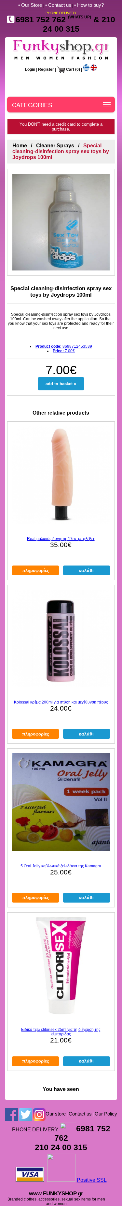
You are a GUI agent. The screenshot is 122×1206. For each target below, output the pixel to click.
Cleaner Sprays (55, 145)
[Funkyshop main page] (60, 59)
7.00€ (64, 351)
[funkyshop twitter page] (25, 1114)
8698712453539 (63, 346)
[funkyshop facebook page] (11, 1114)
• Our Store (30, 5)
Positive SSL (92, 1180)
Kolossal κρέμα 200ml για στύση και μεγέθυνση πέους (61, 702)
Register (46, 69)
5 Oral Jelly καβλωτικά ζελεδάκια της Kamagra (60, 866)
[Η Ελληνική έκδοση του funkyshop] (86, 69)
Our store (56, 1113)
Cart (70, 69)
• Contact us (58, 5)
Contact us (80, 1113)
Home (19, 145)
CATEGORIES (32, 104)
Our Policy (106, 1113)
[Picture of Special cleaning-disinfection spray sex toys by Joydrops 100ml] (61, 222)
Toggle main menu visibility (107, 104)
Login (30, 69)
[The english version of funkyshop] (93, 69)
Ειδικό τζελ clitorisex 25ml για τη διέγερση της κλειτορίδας (61, 1031)
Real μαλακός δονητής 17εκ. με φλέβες (61, 538)
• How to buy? (89, 5)
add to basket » (61, 383)
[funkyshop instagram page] (39, 1114)
